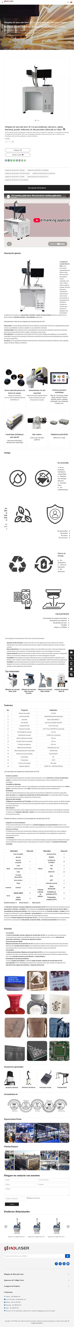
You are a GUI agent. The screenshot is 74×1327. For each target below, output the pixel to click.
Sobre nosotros (30, 37)
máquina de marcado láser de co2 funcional (44, 173)
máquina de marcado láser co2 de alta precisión (17, 173)
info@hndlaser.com (21, 1299)
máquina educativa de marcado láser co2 (37, 176)
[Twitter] (60, 1263)
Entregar (12, 1204)
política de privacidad (61, 1321)
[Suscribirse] (67, 1256)
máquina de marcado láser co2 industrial (38, 170)
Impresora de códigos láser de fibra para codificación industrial (17, 1236)
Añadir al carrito (16, 155)
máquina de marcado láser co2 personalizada (16, 180)
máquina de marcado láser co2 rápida (14, 176)
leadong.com (52, 1321)
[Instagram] (67, 1263)
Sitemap (39, 1321)
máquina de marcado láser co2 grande (14, 170)
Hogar (12, 37)
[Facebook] (56, 1263)
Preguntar (16, 150)
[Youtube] (64, 1263)
